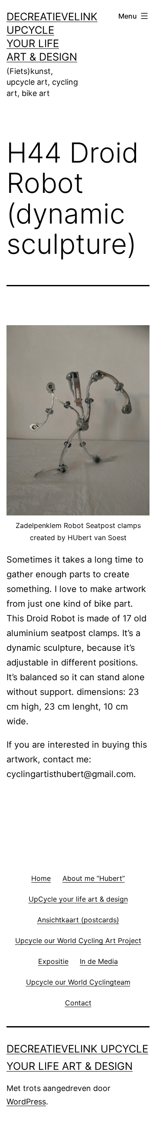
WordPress (26, 1101)
